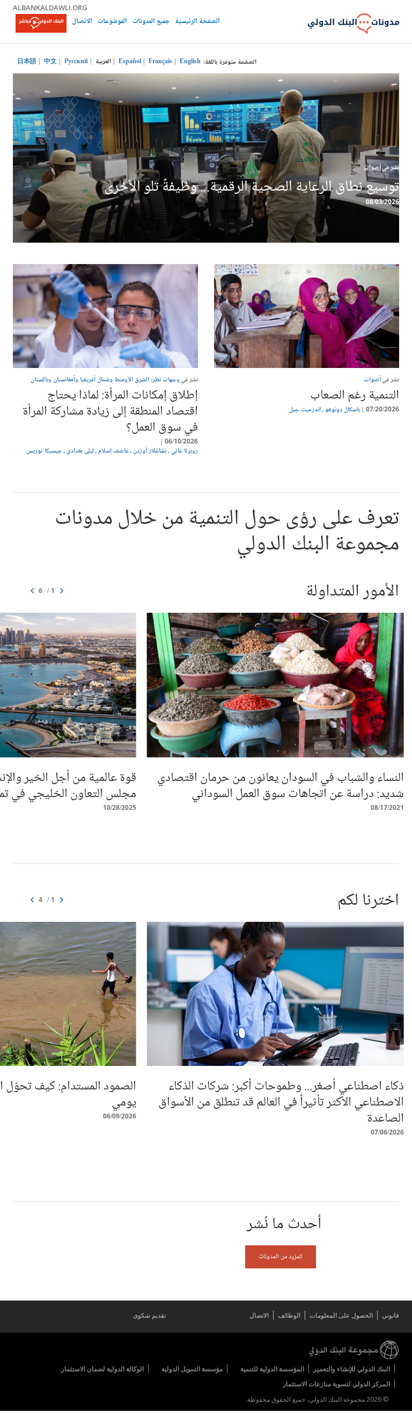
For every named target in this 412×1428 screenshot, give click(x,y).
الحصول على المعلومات (341, 1315)
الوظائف (289, 1315)
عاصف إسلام (113, 451)
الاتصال (82, 22)
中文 (50, 61)
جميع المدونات (151, 22)
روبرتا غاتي (184, 451)
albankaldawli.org (50, 7)
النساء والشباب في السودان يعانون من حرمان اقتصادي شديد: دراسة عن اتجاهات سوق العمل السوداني (280, 786)
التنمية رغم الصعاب (354, 396)
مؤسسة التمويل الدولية (192, 1368)
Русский (76, 61)
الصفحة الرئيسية (197, 22)
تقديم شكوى (149, 1315)
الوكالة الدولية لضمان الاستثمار (102, 1368)
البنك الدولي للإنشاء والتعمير (351, 1368)
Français (160, 61)
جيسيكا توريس (44, 451)
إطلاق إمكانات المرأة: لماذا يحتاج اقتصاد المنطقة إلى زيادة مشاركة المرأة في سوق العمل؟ (110, 412)
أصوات (372, 167)
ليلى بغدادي (80, 451)
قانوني (390, 1315)
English (190, 61)
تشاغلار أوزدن (150, 451)
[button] (32, 591)
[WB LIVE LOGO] (41, 24)
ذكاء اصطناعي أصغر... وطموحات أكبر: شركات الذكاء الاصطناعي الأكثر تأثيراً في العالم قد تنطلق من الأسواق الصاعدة (281, 1103)
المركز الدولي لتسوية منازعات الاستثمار (336, 1383)
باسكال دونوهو (342, 410)
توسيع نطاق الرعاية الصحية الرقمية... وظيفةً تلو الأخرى (251, 187)
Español (130, 61)
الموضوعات (112, 22)
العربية (103, 61)
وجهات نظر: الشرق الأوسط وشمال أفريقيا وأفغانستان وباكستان (105, 380)
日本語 (26, 61)
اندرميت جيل (305, 410)
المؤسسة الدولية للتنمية (272, 1368)
